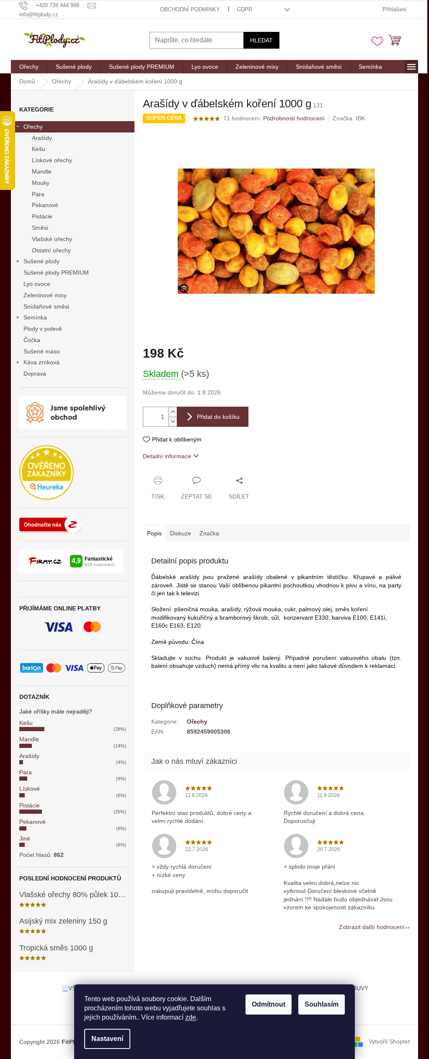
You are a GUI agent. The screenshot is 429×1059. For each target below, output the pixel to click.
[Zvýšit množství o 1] (172, 412)
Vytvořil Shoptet (389, 1041)
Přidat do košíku (218, 416)
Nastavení (107, 1038)
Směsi (40, 227)
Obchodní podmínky (190, 9)
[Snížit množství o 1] (172, 421)
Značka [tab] (209, 533)
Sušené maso (41, 351)
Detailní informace (167, 456)
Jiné (24, 838)
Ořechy (33, 126)
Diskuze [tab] (180, 533)
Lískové (29, 788)
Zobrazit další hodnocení (372, 927)
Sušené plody (41, 261)
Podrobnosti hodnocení (294, 118)
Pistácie (42, 216)
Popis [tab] (154, 533)
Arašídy (42, 138)
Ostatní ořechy (51, 250)
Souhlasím (322, 1004)
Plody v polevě (42, 328)
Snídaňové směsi (46, 306)
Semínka (35, 317)
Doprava (34, 373)
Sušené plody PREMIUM (56, 272)
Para (38, 194)
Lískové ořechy (52, 160)
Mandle (42, 171)
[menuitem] (29, 66)
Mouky (40, 182)
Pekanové (45, 205)
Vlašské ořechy (52, 239)
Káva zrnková (41, 362)
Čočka (31, 340)
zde (190, 1017)
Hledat (261, 40)
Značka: (349, 118)
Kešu (38, 148)
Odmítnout (268, 1004)
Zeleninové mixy (45, 295)
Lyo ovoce (36, 283)
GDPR (244, 9)
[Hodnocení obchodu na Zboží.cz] (50, 524)
